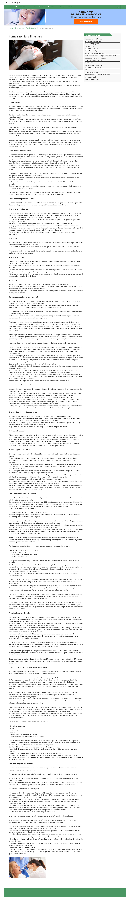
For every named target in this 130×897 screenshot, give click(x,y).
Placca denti (89, 63)
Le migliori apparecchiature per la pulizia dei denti (100, 56)
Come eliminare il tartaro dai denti (95, 53)
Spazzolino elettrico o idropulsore (95, 58)
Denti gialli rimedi (90, 77)
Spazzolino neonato (91, 72)
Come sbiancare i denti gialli (93, 65)
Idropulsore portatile (91, 48)
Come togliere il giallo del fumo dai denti (97, 75)
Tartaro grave (89, 46)
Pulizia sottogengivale (92, 44)
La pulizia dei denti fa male (93, 39)
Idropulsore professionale (93, 67)
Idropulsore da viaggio (92, 51)
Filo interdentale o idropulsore (94, 70)
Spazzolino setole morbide (93, 60)
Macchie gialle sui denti (92, 79)
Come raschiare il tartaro (93, 41)
